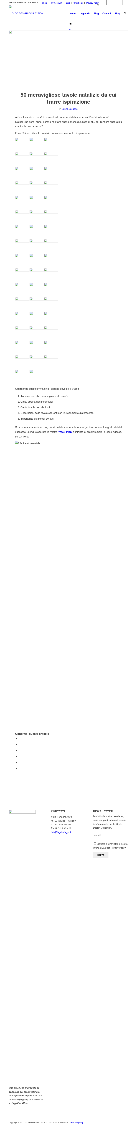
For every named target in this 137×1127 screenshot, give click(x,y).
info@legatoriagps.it (61, 832)
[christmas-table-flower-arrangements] (68, 58)
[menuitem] (44, 3)
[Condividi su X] (20, 744)
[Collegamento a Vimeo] (109, 2)
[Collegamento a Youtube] (114, 2)
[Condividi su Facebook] (20, 738)
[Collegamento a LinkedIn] (120, 2)
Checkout (78, 2)
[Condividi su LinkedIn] (20, 762)
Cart (68, 2)
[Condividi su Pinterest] (20, 756)
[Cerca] (125, 13)
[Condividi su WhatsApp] (20, 750)
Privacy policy (77, 1122)
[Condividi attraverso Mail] (20, 768)
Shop (44, 2)
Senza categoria (70, 108)
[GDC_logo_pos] (26, 13)
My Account (56, 2)
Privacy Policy (92, 2)
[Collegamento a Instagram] (125, 2)
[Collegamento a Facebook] (103, 2)
